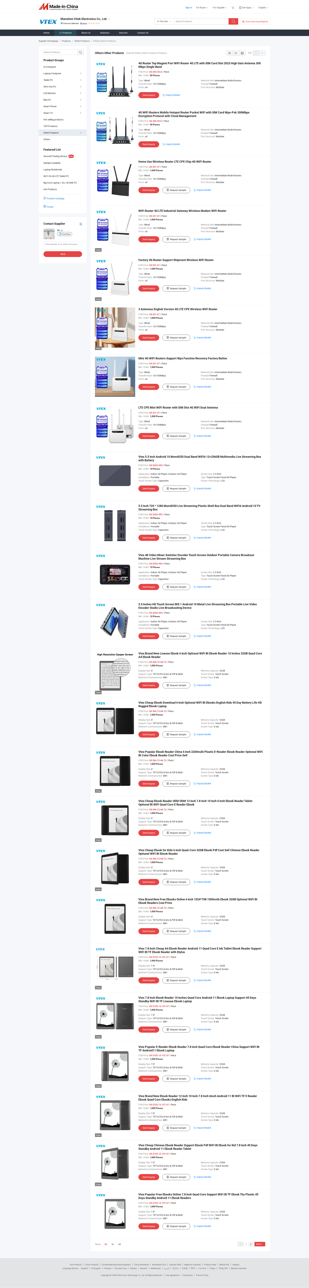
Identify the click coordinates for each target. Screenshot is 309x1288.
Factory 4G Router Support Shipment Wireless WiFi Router (176, 260)
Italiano (133, 1268)
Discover (123, 32)
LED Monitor (49, 93)
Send (62, 254)
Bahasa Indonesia (239, 1268)
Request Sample (178, 190)
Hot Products (75, 1264)
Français (107, 1268)
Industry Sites (175, 1264)
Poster (50, 206)
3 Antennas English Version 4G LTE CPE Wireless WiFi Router (177, 309)
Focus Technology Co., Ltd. (133, 1275)
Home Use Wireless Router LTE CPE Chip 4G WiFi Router (174, 161)
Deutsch (143, 1268)
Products (67, 32)
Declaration (188, 1275)
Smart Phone (49, 106)
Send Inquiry (149, 95)
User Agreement (172, 1275)
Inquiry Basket (173, 94)
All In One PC (49, 86)
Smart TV (48, 112)
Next (258, 1244)
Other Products (51, 132)
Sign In (188, 7)
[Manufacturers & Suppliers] (59, 6)
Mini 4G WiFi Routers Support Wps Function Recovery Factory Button (182, 358)
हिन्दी (193, 1268)
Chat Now (66, 234)
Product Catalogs (55, 198)
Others (46, 139)
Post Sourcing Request (256, 21)
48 (119, 1244)
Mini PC (47, 99)
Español (84, 1268)
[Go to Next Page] (262, 53)
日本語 (185, 1268)
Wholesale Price (159, 1264)
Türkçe (212, 1268)
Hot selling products (53, 119)
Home (46, 32)
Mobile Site (224, 1264)
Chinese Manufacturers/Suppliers (116, 1264)
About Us (85, 32)
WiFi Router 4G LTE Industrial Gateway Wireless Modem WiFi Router (182, 210)
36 (112, 1244)
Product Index (210, 1264)
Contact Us (142, 32)
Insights (235, 1264)
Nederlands (156, 1268)
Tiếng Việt (223, 1268)
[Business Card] (81, 224)
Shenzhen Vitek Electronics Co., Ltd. (83, 19)
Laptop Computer (52, 73)
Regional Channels (192, 1264)
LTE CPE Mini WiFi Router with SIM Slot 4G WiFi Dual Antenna (178, 407)
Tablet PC (48, 79)
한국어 (175, 1268)
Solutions (104, 32)
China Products (91, 1264)
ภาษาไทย (202, 1268)
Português (95, 1268)
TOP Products (50, 126)
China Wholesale (141, 1264)
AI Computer (49, 66)
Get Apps (247, 7)
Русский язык (121, 1268)
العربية (166, 1268)
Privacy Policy (202, 1275)
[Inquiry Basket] (233, 7)
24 (105, 1244)
